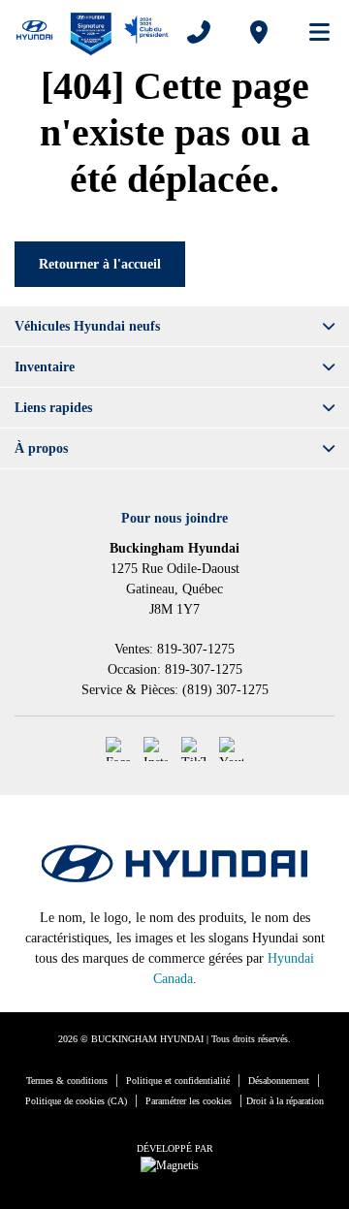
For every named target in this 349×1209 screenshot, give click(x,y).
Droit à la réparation (285, 1101)
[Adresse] (259, 32)
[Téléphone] (199, 32)
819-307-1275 (196, 649)
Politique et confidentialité (178, 1080)
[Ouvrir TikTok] (193, 749)
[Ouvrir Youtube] (231, 749)
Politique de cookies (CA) (76, 1101)
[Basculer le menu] (311, 32)
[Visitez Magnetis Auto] (174, 1164)
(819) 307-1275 (225, 690)
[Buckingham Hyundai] (92, 31)
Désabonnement (278, 1080)
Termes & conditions (67, 1080)
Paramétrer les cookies (188, 1101)
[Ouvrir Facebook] (118, 749)
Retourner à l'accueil (100, 264)
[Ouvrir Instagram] (155, 749)
